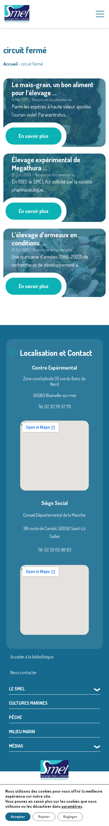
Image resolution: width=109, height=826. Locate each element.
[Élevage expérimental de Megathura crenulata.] (54, 187)
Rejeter (44, 817)
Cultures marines (28, 703)
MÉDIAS (16, 746)
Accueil (10, 64)
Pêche (15, 717)
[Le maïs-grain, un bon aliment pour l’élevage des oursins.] (54, 111)
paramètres (71, 806)
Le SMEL (17, 689)
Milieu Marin (22, 731)
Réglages (70, 817)
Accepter (18, 817)
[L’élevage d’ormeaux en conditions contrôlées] (54, 262)
